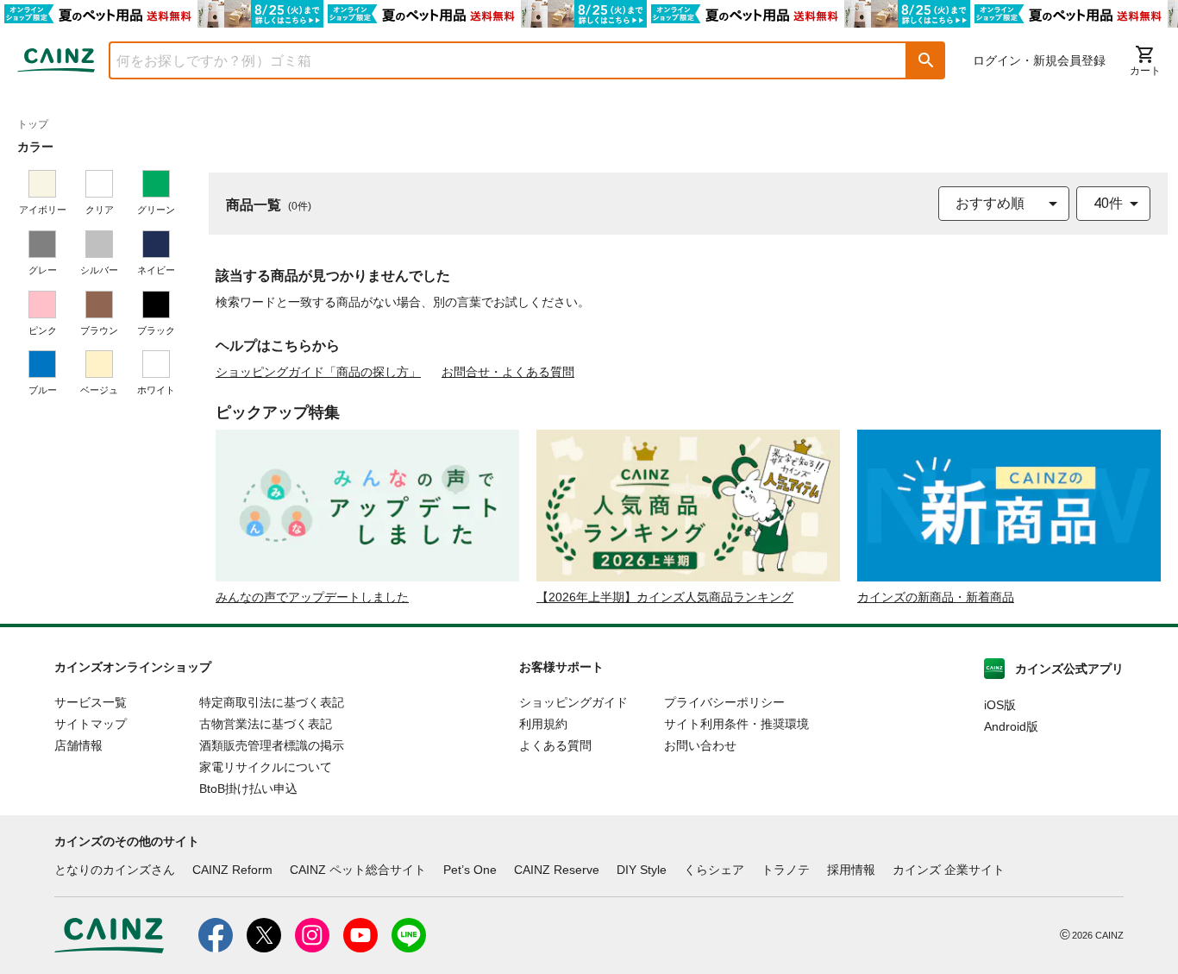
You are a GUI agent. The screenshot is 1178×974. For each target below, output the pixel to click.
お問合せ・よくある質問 (508, 372)
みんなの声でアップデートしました (312, 597)
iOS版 (1000, 705)
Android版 (1011, 726)
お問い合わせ (700, 745)
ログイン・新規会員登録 (1039, 60)
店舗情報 (78, 745)
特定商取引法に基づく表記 (271, 702)
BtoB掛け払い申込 (248, 788)
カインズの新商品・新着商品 (935, 597)
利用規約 (543, 724)
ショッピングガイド (573, 702)
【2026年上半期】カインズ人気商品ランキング (664, 597)
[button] (926, 60)
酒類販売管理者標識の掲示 (271, 745)
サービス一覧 (90, 702)
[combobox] (495, 60)
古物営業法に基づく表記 (265, 724)
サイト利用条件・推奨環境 (736, 724)
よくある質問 (555, 745)
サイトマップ (90, 724)
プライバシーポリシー (724, 702)
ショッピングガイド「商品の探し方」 (318, 372)
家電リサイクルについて (265, 767)
